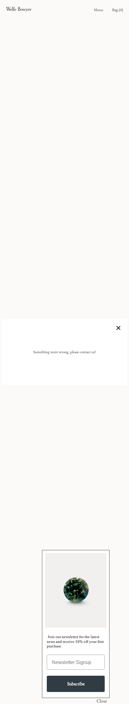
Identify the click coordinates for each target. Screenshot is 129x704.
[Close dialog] (102, 701)
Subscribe (76, 684)
